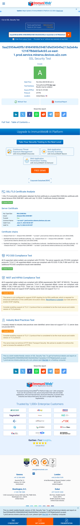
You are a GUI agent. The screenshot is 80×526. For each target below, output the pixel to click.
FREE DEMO (40, 170)
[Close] (76, 9)
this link (45, 514)
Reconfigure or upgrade (54, 300)
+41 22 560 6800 (19, 477)
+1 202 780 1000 (19, 492)
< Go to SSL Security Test (10, 20)
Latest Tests (27, 39)
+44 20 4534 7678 (57, 477)
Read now (59, 11)
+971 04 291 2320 (57, 492)
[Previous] (1, 11)
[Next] (79, 11)
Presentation (66, 523)
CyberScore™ (13, 523)
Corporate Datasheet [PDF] (40, 181)
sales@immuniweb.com (40, 469)
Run (68, 34)
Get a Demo (40, 523)
